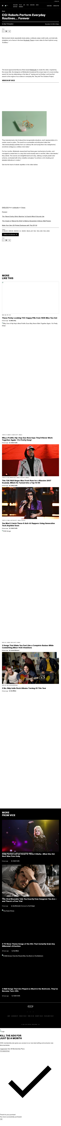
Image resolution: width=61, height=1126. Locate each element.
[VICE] (30, 881)
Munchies (32, 4)
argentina (16, 230)
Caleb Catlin (14, 442)
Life (24, 4)
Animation (10, 230)
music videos (46, 230)
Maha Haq (13, 320)
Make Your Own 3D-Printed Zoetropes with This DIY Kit (19, 225)
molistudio (15, 207)
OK (1, 1119)
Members (21, 6)
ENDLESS (5, 207)
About (9, 1016)
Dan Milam (13, 691)
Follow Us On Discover (10, 234)
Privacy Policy (23, 1016)
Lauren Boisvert (15, 650)
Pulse (20, 4)
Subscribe (49, 5)
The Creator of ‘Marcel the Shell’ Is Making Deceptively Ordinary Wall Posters (26, 221)
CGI (20, 230)
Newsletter (56, 5)
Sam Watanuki (16, 906)
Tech (27, 4)
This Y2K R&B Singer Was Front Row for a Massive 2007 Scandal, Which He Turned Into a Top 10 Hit (26, 482)
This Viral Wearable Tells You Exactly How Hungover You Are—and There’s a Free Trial (29, 900)
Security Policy (39, 1016)
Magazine (15, 4)
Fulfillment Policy (49, 1016)
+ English (56, 1)
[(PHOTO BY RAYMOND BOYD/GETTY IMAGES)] (30, 971)
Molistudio (33, 70)
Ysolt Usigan (31, 906)
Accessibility (14, 1016)
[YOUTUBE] (35, 1011)
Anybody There (29, 40)
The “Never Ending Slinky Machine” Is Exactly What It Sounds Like (23, 216)
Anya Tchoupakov (8, 24)
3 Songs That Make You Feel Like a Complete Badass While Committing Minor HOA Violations (28, 647)
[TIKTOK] (32, 1011)
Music (37, 4)
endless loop (30, 230)
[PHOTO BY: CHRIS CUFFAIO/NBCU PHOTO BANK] (30, 926)
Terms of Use (31, 1016)
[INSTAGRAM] (29, 1011)
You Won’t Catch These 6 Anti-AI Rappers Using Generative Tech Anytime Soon (28, 525)
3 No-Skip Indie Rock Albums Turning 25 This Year (24, 688)
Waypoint (15, 6)
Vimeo (23, 207)
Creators (24, 230)
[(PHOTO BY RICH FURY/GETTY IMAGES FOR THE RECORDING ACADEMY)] (30, 836)
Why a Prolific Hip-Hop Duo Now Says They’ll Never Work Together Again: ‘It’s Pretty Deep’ (27, 439)
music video (40, 230)
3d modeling (5, 230)
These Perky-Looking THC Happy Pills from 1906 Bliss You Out (29, 318)
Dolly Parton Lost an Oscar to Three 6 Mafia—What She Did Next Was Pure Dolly (28, 855)
